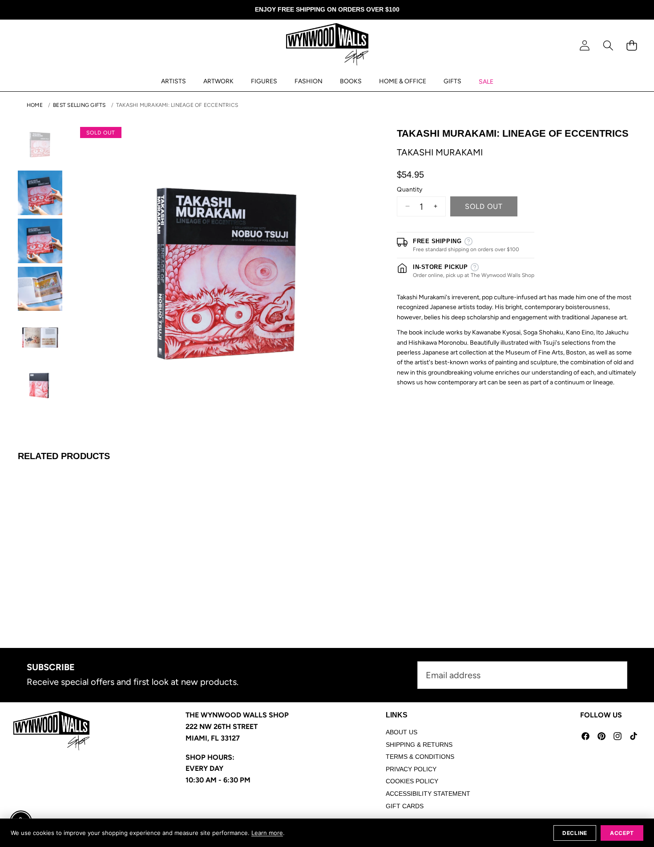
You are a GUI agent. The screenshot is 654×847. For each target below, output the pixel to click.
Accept (622, 833)
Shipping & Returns (419, 744)
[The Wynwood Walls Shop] (327, 46)
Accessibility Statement (428, 793)
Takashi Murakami (440, 152)
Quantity (409, 189)
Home (35, 105)
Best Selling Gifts (79, 105)
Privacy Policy (411, 769)
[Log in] (584, 46)
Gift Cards (405, 806)
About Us (401, 732)
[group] (40, 144)
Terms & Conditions (420, 756)
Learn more (267, 832)
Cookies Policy (412, 781)
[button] (608, 46)
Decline (574, 833)
